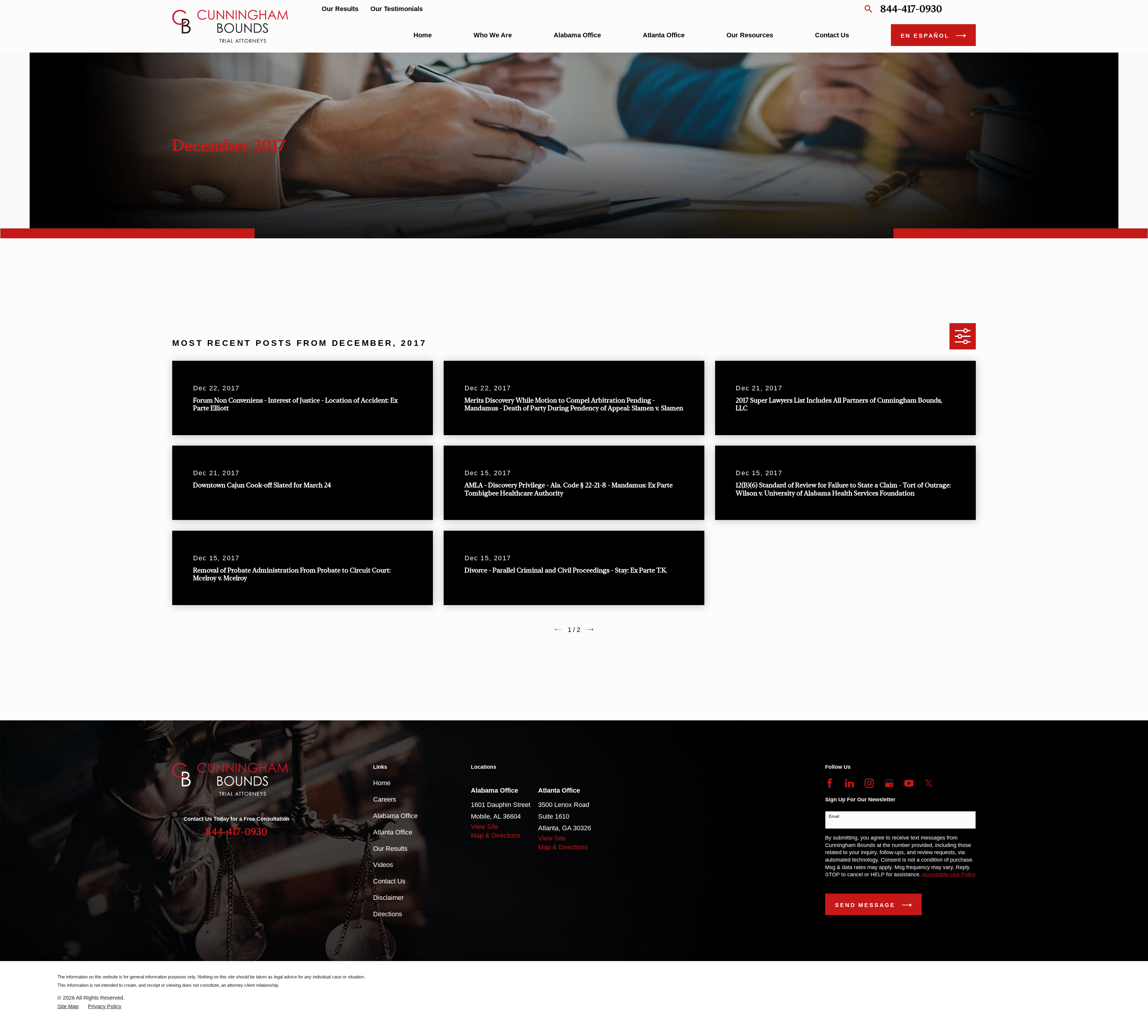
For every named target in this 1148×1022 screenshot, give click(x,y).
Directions (387, 914)
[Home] (230, 26)
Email (834, 816)
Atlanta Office (392, 832)
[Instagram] (869, 783)
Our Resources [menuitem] (749, 35)
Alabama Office (395, 816)
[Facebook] (829, 783)
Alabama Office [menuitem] (577, 35)
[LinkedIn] (849, 783)
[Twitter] (928, 783)
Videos (383, 864)
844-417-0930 (911, 9)
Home (381, 783)
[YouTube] (909, 783)
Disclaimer (388, 897)
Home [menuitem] (422, 35)
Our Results (340, 9)
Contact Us (389, 881)
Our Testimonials (396, 9)
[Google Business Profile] (889, 783)
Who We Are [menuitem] (493, 35)
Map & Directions (495, 835)
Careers (384, 799)
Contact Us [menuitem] (832, 35)
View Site (484, 826)
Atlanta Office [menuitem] (664, 35)
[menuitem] (68, 1006)
